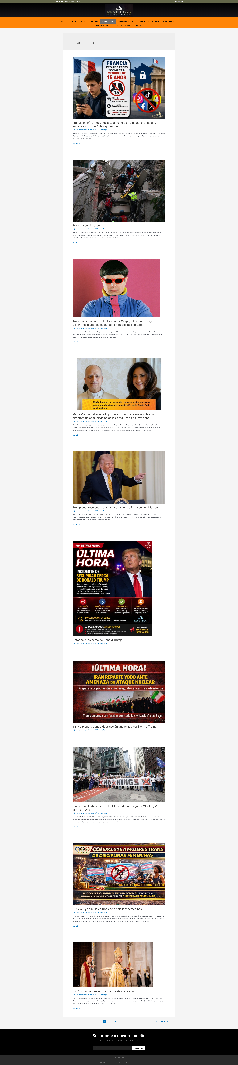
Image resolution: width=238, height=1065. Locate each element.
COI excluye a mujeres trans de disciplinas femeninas (107, 909)
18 (116, 1021)
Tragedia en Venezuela (87, 225)
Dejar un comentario (79, 130)
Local (71, 21)
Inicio (63, 21)
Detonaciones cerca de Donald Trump (97, 640)
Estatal (83, 21)
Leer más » (76, 143)
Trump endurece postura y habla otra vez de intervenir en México (115, 507)
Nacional (94, 21)
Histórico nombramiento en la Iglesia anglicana (103, 991)
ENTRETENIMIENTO (139, 21)
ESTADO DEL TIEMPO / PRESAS (164, 21)
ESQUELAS (138, 25)
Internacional (108, 21)
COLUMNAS (122, 21)
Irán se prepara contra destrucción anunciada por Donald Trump (114, 726)
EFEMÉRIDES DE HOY (122, 25)
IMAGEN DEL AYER (103, 25)
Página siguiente (161, 1021)
